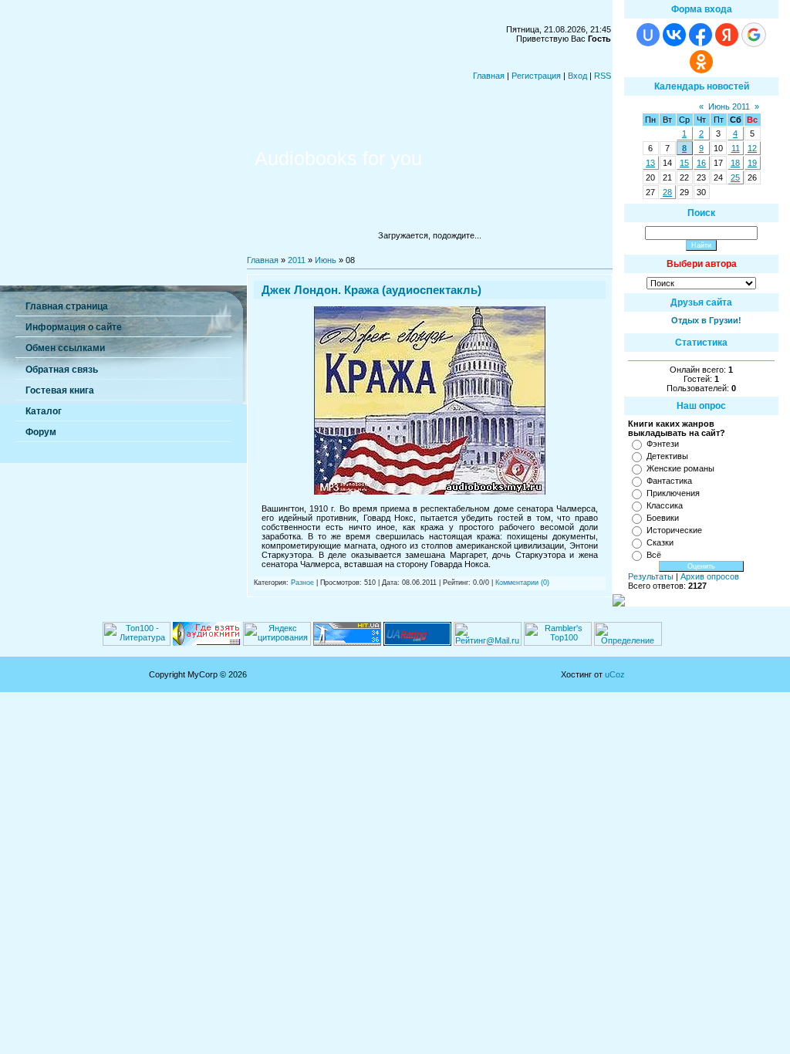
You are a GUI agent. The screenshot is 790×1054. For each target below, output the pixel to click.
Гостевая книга (59, 390)
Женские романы (680, 468)
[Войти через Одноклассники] (701, 61)
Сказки (660, 542)
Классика (665, 505)
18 (735, 162)
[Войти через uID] (648, 34)
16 (701, 162)
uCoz (615, 674)
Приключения (673, 493)
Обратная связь (61, 369)
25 (735, 177)
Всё (654, 554)
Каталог (43, 411)
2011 (297, 260)
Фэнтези (663, 443)
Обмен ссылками (65, 348)
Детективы (667, 456)
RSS (602, 75)
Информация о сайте (73, 327)
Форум (40, 432)
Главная (489, 75)
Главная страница (66, 306)
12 (752, 148)
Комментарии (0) (522, 582)
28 (667, 192)
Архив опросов (709, 576)
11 (735, 148)
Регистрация (536, 75)
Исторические (674, 530)
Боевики (663, 517)
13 (650, 162)
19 (752, 162)
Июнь (325, 260)
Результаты (651, 576)
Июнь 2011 (729, 106)
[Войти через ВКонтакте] (674, 34)
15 (684, 162)
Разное (302, 582)
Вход (577, 75)
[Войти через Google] (753, 34)
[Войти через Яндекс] (726, 34)
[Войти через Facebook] (700, 34)
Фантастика (669, 480)
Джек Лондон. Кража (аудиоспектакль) (371, 289)
